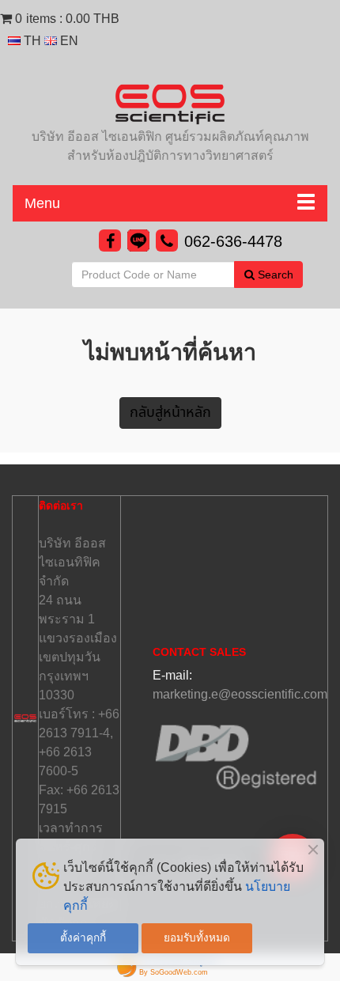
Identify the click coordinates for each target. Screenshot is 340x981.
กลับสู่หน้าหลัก (170, 412)
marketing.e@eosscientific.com (240, 694)
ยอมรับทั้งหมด (197, 938)
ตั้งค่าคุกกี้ (83, 938)
